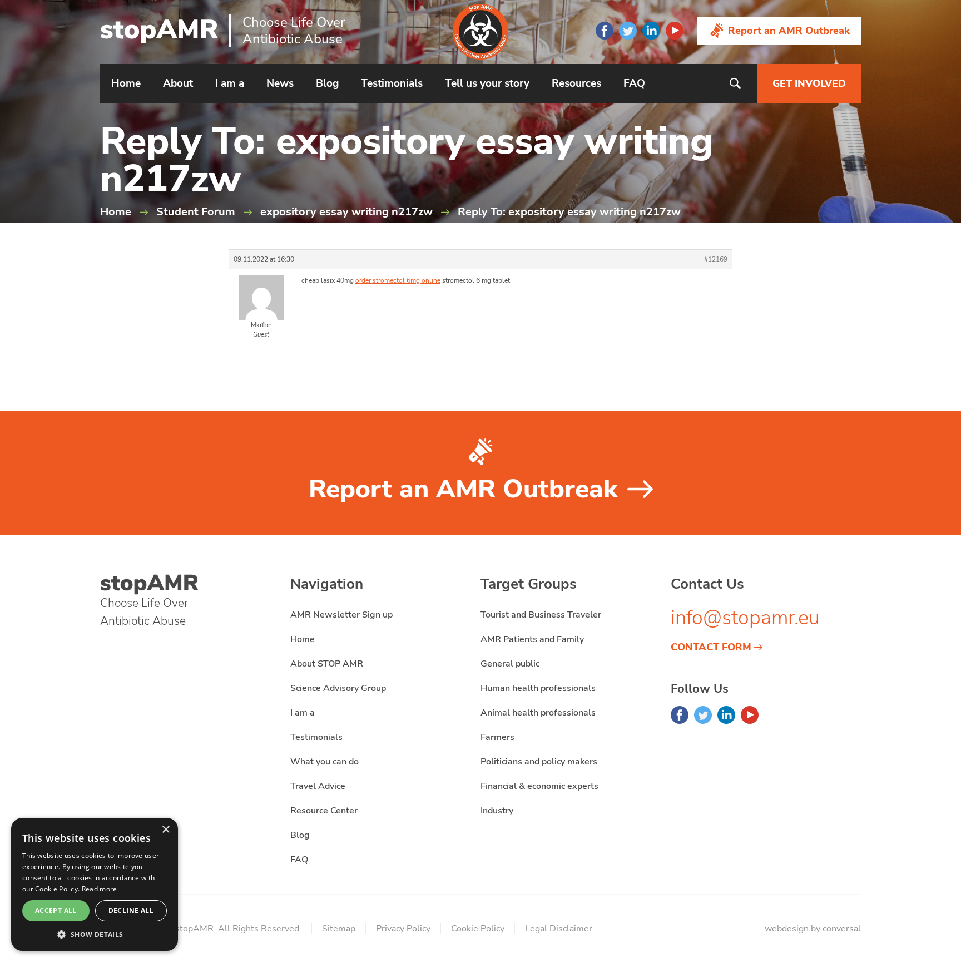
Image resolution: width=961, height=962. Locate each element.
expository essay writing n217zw (346, 211)
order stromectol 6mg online (397, 280)
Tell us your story (487, 83)
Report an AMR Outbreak (789, 30)
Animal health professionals (538, 713)
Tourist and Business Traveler (541, 615)
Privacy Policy (403, 928)
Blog (327, 83)
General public (510, 664)
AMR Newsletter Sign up (341, 615)
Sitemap (338, 928)
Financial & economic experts (539, 786)
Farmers (497, 737)
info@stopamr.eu (745, 618)
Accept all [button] (56, 910)
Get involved (809, 83)
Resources (576, 83)
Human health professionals (538, 688)
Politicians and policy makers (539, 762)
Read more (99, 889)
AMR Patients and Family (532, 639)
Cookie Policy (477, 928)
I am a (229, 83)
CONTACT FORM (711, 647)
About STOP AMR (326, 664)
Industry (497, 811)
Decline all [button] (130, 910)
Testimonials (392, 83)
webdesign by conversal (813, 928)
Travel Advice (317, 786)
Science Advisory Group (338, 688)
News (280, 83)
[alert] (94, 884)
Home (126, 83)
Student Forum (195, 211)
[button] (94, 934)
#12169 (715, 259)
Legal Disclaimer (558, 928)
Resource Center (324, 811)
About (178, 83)
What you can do (324, 762)
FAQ (634, 83)
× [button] (165, 830)
